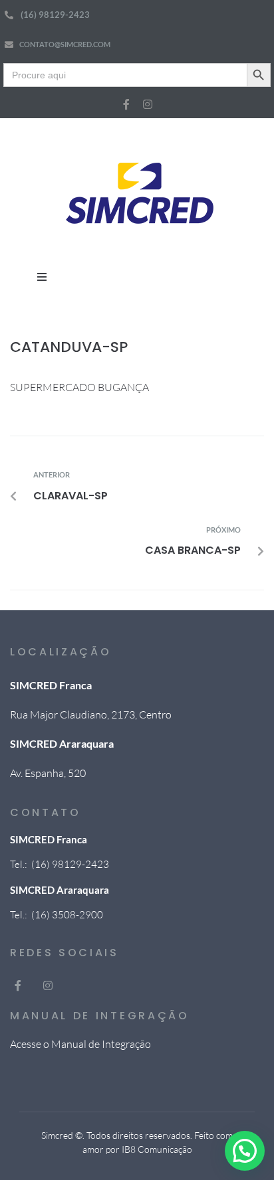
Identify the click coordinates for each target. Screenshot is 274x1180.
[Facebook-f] (126, 104)
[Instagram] (147, 104)
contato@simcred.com (64, 44)
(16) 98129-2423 (55, 14)
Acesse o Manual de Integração (80, 1044)
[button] (42, 277)
